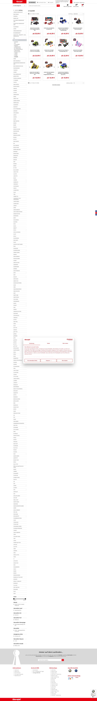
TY (13, 558)
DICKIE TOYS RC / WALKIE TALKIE (19, 605)
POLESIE (15, 449)
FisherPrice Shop (54, 683)
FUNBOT (15, 260)
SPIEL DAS (15, 512)
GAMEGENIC (15, 264)
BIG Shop (53, 679)
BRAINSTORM (16, 153)
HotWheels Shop (54, 685)
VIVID (14, 564)
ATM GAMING (16, 112)
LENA (14, 368)
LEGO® (14, 28)
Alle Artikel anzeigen (56, 84)
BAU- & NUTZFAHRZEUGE (18, 49)
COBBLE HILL (15, 196)
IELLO (14, 325)
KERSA (14, 354)
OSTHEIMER (15, 427)
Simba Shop (53, 693)
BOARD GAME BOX (16, 149)
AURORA (15, 116)
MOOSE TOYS (16, 407)
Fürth (16, 615)
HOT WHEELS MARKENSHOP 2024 (18, 21)
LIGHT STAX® (15, 370)
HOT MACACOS (16, 315)
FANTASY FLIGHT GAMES (18, 244)
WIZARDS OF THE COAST (18, 577)
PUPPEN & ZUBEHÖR (17, 78)
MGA (14, 403)
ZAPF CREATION (16, 587)
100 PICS (15, 82)
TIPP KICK (15, 544)
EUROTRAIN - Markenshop (56, 674)
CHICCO (14, 188)
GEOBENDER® (16, 266)
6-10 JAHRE (16, 56)
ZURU (14, 593)
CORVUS (15, 205)
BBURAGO (15, 133)
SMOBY (14, 507)
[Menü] (95, 690)
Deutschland (18, 610)
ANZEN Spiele (16, 102)
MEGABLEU (15, 396)
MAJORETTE (16, 45)
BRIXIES (14, 165)
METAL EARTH (16, 401)
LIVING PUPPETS (16, 378)
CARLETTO (15, 176)
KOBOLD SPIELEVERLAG (17, 360)
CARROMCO (15, 184)
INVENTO (15, 329)
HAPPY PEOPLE (16, 297)
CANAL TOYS (15, 171)
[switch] (93, 696)
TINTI (14, 538)
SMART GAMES (16, 501)
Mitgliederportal (18, 675)
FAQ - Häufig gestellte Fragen (38, 671)
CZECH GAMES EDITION (17, 211)
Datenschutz (17, 671)
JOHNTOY (15, 339)
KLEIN (14, 356)
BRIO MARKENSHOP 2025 (18, 66)
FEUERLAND (15, 248)
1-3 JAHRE (15, 53)
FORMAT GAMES (16, 252)
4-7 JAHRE (15, 55)
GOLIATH (15, 276)
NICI (14, 417)
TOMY (14, 548)
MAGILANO (15, 390)
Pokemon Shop (54, 671)
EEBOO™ (15, 228)
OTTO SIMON (15, 429)
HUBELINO (15, 317)
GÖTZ (14, 272)
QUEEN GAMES (16, 455)
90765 (17, 619)
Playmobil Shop (54, 689)
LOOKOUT (15, 382)
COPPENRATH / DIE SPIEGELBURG (17, 199)
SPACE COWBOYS (16, 510)
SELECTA (15, 479)
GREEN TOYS (15, 280)
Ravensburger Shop (55, 690)
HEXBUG (15, 309)
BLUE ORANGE (16, 145)
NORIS (14, 419)
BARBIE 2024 (15, 18)
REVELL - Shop (54, 692)
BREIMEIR (15, 157)
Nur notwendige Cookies (32, 360)
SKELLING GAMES (16, 495)
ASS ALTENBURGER (17, 108)
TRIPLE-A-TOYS (16, 554)
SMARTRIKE (15, 503)
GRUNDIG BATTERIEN (17, 282)
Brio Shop (53, 681)
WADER (14, 571)
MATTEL (14, 394)
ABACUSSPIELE (16, 84)
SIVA (14, 493)
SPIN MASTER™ (16, 516)
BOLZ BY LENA (16, 147)
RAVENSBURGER (16, 68)
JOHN (14, 337)
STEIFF (14, 520)
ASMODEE (15, 110)
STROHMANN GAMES (17, 526)
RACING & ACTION (17, 51)
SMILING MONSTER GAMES (18, 505)
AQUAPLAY (15, 106)
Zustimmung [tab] (31, 343)
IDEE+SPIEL (15, 321)
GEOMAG (15, 268)
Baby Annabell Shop (55, 677)
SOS (15, 43)
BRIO (14, 161)
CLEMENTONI (16, 190)
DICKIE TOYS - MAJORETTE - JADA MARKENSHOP (19, 35)
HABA (14, 287)
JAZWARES (15, 335)
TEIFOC (14, 540)
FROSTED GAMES (16, 258)
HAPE (14, 293)
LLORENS (15, 380)
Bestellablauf (35, 670)
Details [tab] (48, 343)
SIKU (14, 489)
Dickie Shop (53, 682)
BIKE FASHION (16, 141)
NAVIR (14, 411)
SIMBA (14, 58)
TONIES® (15, 550)
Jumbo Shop (53, 686)
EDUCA (14, 226)
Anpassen (48, 360)
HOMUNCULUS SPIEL (17, 311)
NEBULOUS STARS (16, 413)
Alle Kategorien (18, 5)
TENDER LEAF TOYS (17, 542)
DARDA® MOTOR (16, 213)
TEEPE (14, 534)
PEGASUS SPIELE (16, 435)
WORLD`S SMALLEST (17, 581)
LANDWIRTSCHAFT (17, 46)
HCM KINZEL (15, 299)
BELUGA (14, 137)
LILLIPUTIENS (15, 372)
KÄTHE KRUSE (16, 348)
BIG (14, 38)
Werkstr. (17, 645)
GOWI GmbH (15, 278)
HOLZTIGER (15, 313)
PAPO (14, 431)
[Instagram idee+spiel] (96, 213)
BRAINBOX (15, 151)
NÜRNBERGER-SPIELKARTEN (18, 423)
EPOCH (14, 236)
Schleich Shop (54, 672)
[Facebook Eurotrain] (96, 214)
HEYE (14, 307)
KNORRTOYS (15, 358)
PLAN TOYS (15, 443)
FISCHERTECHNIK (16, 250)
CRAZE (14, 207)
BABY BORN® (16, 14)
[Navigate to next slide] (54, 23)
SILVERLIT (15, 487)
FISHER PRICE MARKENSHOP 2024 (18, 24)
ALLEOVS (15, 92)
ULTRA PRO (15, 560)
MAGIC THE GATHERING (17, 388)
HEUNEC (15, 305)
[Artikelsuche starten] (58, 6)
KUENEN (15, 364)
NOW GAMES (15, 421)
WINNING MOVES (16, 575)
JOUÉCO (14, 341)
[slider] (13, 598)
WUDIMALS (15, 583)
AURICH (14, 114)
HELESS (14, 303)
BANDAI (14, 123)
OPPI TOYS (15, 425)
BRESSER (15, 159)
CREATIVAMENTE (16, 209)
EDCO (14, 223)
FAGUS (14, 242)
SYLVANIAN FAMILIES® (17, 528)
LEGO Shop (53, 670)
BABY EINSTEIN (16, 121)
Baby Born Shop (54, 675)
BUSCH (14, 178)
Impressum (17, 670)
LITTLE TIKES (15, 376)
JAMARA (14, 333)
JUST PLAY (15, 346)
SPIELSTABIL (15, 514)
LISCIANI (15, 374)
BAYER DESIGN (16, 131)
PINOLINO (15, 441)
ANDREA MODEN (16, 100)
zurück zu (18, 10)
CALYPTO (15, 173)
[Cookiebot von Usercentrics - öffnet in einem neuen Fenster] (68, 339)
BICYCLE (15, 139)
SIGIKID (14, 485)
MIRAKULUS (15, 405)
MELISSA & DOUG (16, 399)
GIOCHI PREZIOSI (16, 270)
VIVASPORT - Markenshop (56, 695)
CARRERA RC (15, 182)
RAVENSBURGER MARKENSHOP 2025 (19, 63)
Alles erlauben (64, 360)
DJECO (14, 217)
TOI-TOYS (15, 546)
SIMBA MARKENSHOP (17, 30)
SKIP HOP (15, 497)
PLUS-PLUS (15, 447)
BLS (14, 143)
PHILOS (14, 437)
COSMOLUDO (16, 203)
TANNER (15, 530)
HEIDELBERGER (16, 301)
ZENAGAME (15, 589)
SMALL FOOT (15, 499)
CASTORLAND (16, 186)
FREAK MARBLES (16, 256)
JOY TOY (15, 344)
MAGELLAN (15, 384)
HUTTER (14, 319)
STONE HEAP (15, 524)
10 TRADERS (15, 80)
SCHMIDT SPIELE (16, 477)
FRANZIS (15, 254)
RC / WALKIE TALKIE (17, 48)
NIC (14, 415)
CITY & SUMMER (17, 44)
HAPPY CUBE (15, 295)
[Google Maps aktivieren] (71, 1)
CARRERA (15, 180)
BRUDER (15, 163)
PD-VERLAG (15, 433)
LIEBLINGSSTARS (17, 50)
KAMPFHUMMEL (16, 350)
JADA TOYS (15, 331)
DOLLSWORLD (16, 219)
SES (14, 481)
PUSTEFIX (15, 451)
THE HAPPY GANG (16, 536)
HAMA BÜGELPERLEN (17, 289)
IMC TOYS (15, 327)
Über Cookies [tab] (65, 343)
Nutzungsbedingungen (19, 674)
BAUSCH (15, 127)
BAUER (14, 125)
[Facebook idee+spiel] (96, 211)
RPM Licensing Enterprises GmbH (18, 467)
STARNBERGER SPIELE (17, 518)
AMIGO (14, 96)
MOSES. (14, 409)
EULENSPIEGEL (16, 238)
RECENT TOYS (16, 460)
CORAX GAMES (16, 201)
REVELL (14, 462)
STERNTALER (15, 522)
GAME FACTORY (16, 262)
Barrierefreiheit (17, 672)
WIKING (14, 573)
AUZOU (14, 119)
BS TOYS (15, 167)
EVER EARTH (15, 240)
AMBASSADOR (16, 94)
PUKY (14, 453)
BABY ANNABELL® (16, 60)
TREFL (14, 552)
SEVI (14, 483)
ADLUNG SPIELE (16, 86)
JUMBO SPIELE (16, 76)
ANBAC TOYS (15, 98)
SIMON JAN (15, 491)
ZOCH (14, 591)
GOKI (14, 274)
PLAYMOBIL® (15, 26)
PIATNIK (14, 439)
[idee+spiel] (19, 1)
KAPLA (14, 352)
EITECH (14, 230)
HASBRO (15, 72)
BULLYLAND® (16, 169)
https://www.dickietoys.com (20, 625)
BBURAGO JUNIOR (16, 135)
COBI (14, 194)
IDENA (14, 323)
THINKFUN (15, 70)
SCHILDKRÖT (15, 473)
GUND (14, 285)
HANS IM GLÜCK (16, 291)
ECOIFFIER (15, 221)
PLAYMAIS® (15, 445)
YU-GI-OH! (15, 585)
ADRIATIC (15, 88)
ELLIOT (14, 234)
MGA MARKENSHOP (17, 74)
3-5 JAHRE (15, 54)
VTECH (14, 569)
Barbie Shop (53, 678)
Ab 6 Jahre (17, 636)
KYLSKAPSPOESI (16, 366)
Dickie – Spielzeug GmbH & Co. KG (20, 631)
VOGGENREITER (16, 567)
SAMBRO (15, 471)
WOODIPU (15, 579)
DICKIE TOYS (15, 40)
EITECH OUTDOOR (16, 232)
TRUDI (14, 556)
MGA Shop (53, 688)
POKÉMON (15, 16)
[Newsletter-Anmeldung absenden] (63, 660)
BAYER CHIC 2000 (16, 129)
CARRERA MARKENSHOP (18, 12)
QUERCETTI (15, 457)
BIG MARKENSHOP (16, 32)
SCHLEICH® (15, 475)
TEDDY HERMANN (16, 532)
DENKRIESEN (15, 215)
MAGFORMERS (16, 386)
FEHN (14, 246)
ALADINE (15, 90)
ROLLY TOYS (15, 464)
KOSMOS (15, 362)
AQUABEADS (15, 104)
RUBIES (14, 469)
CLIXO (14, 192)
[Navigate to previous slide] (44, 23)
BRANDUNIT (15, 155)
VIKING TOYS (15, 562)
